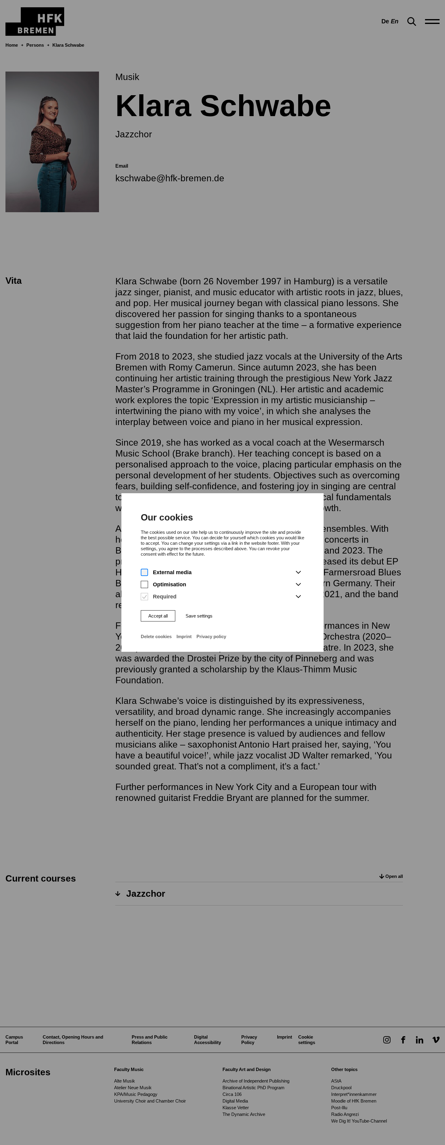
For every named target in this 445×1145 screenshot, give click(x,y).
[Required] (144, 597)
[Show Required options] (298, 597)
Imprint (184, 636)
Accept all (158, 615)
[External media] (144, 572)
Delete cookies (156, 636)
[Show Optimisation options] (298, 585)
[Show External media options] (298, 573)
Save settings (199, 615)
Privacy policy (211, 636)
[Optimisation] (144, 584)
